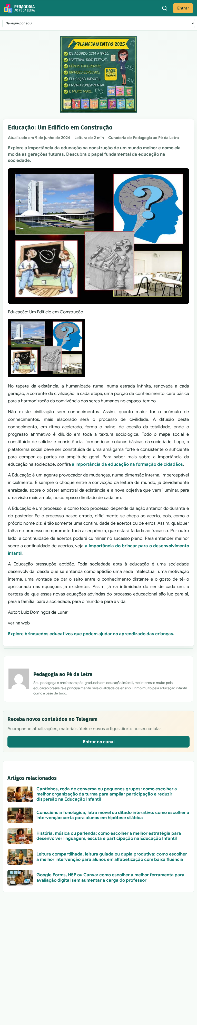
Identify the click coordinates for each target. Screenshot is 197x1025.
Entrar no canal (98, 741)
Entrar (183, 8)
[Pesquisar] (164, 8)
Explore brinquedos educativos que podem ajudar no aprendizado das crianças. (91, 633)
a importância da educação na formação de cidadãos (127, 464)
